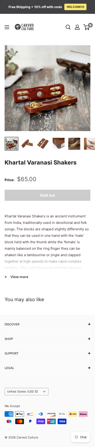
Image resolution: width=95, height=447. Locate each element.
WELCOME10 (75, 7)
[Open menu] (7, 27)
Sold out (47, 195)
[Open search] (68, 27)
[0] (86, 27)
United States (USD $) (22, 391)
